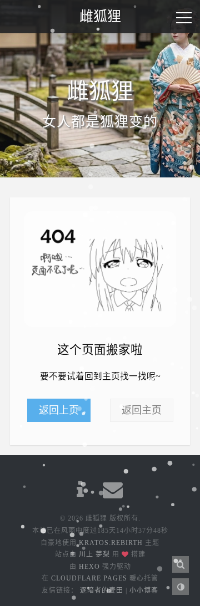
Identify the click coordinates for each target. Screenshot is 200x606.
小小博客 (143, 590)
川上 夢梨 (94, 554)
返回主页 (142, 410)
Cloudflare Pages (89, 578)
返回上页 (59, 410)
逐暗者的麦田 (101, 590)
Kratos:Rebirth (111, 543)
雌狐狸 (100, 16)
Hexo (89, 567)
